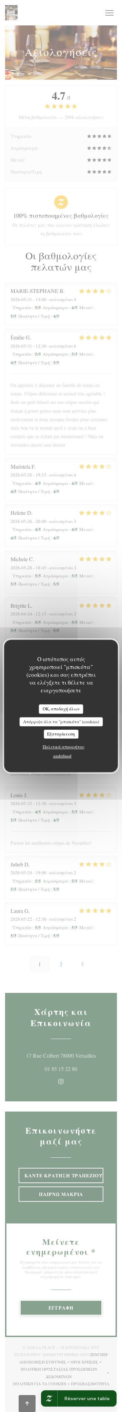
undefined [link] (62, 756)
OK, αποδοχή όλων (61, 709)
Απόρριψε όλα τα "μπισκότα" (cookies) (61, 722)
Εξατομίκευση (61, 734)
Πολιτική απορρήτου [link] (63, 747)
